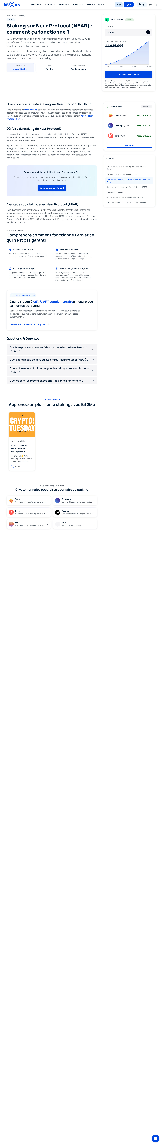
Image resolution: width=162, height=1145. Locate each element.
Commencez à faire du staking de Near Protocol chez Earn (128, 180)
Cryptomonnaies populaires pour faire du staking (126, 202)
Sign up (128, 4)
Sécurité (91, 4)
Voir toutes (129, 145)
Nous (100, 4)
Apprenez (49, 4)
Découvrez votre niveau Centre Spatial (28, 324)
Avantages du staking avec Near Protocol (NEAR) (127, 187)
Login (118, 4)
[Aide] (155, 1138)
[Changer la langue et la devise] (150, 4)
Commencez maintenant (128, 74)
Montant (109, 26)
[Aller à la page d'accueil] (12, 4)
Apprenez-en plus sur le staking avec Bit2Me (125, 197)
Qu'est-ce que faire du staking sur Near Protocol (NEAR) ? (126, 167)
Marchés (35, 4)
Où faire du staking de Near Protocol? (122, 174)
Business (77, 4)
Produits (63, 4)
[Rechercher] (155, 4)
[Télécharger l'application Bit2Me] (142, 4)
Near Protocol (31, 109)
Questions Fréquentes (116, 192)
